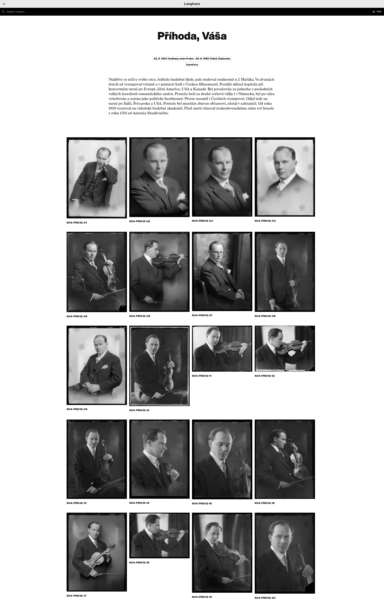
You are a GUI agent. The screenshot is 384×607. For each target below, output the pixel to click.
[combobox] (96, 12)
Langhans (192, 3)
